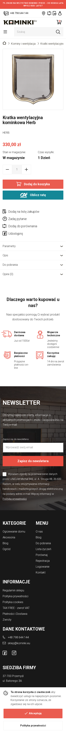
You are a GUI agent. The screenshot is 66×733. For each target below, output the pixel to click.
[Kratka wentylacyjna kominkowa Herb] (33, 79)
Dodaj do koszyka (37, 184)
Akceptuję (35, 713)
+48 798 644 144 (18, 637)
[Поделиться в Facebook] (5, 234)
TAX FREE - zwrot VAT (16, 608)
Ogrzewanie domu (14, 531)
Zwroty (7, 619)
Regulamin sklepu (13, 590)
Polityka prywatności (33, 725)
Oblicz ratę (37, 195)
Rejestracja (43, 560)
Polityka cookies (13, 602)
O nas (39, 531)
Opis (5, 255)
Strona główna (4, 43)
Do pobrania (10, 264)
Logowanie (42, 566)
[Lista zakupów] (54, 13)
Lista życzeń (43, 549)
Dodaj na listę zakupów (23, 211)
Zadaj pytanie (17, 219)
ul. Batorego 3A (12, 680)
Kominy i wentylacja (23, 43)
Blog (5, 543)
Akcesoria (9, 537)
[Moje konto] (60, 13)
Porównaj (42, 555)
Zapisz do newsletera (33, 461)
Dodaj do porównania (22, 226)
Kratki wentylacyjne (52, 43)
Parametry (9, 246)
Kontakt (40, 572)
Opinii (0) (8, 274)
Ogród (6, 549)
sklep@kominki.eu (19, 643)
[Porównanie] (49, 13)
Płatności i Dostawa (15, 613)
